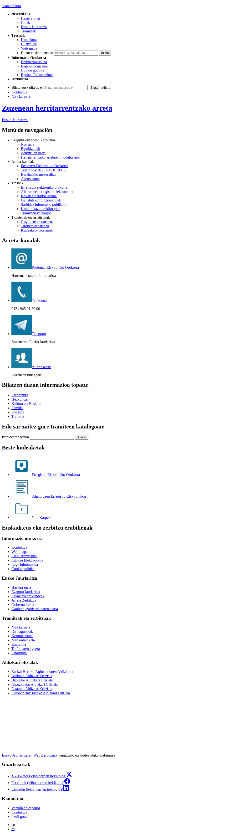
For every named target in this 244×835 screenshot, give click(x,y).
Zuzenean (57, 108)
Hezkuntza (19, 399)
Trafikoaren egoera (25, 649)
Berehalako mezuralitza (38, 174)
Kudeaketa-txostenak (37, 230)
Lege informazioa (24, 564)
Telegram (39, 334)
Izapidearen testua (15, 437)
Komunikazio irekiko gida (40, 209)
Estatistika (19, 653)
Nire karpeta (20, 96)
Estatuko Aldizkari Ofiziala (31, 689)
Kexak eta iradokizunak (39, 196)
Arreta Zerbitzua (23, 600)
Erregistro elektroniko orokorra (44, 187)
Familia (17, 408)
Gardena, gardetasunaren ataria (34, 609)
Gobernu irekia (22, 605)
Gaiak (25, 23)
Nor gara (27, 144)
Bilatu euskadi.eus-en (37, 53)
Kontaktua (29, 40)
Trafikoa (17, 416)
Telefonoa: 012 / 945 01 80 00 (43, 170)
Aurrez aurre (30, 179)
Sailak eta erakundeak (27, 596)
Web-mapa (29, 48)
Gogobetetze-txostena (37, 222)
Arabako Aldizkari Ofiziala (31, 676)
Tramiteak (28, 31)
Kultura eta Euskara (26, 404)
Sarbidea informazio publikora (43, 204)
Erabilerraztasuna (34, 62)
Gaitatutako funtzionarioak (41, 200)
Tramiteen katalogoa (36, 213)
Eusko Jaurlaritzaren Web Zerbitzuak (29, 755)
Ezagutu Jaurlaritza (25, 592)
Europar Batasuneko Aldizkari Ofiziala (40, 693)
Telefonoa (39, 301)
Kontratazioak (22, 636)
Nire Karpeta (41, 517)
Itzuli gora (19, 816)
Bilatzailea (29, 44)
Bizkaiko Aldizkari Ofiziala (32, 680)
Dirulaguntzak (22, 631)
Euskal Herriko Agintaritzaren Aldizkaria (42, 672)
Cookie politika (32, 70)
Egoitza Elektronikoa (37, 75)
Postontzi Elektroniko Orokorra (44, 166)
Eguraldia (18, 644)
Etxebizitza (19, 395)
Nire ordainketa (23, 640)
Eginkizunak (30, 149)
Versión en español (25, 808)
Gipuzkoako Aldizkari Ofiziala (34, 684)
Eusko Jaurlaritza (34, 27)
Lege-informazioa (34, 66)
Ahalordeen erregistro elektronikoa (47, 192)
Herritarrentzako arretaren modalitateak (50, 157)
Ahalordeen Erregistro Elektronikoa (59, 496)
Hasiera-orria (31, 18)
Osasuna (17, 412)
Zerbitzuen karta (33, 153)
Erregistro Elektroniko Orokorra (56, 475)
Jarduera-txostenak (35, 226)
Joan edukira (11, 6)
